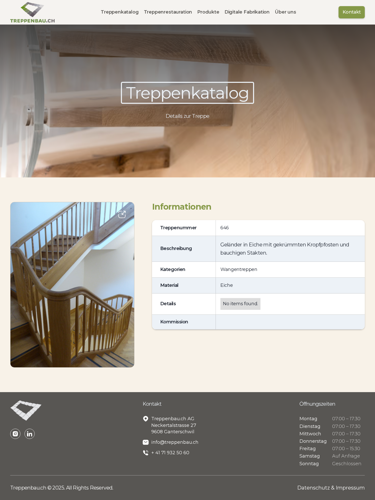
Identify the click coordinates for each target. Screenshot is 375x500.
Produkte (208, 12)
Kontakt (352, 12)
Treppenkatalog (120, 12)
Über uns (285, 12)
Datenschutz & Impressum (331, 488)
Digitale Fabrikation (247, 12)
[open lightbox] (72, 285)
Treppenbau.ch (28, 488)
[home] (32, 12)
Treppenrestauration (168, 12)
